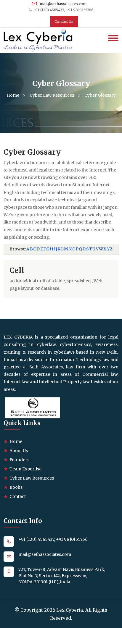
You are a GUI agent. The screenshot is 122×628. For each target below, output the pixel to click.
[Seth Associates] (32, 407)
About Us (18, 450)
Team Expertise (25, 469)
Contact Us (63, 21)
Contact (17, 496)
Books (16, 487)
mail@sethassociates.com (62, 3)
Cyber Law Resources (52, 95)
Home (13, 95)
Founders (19, 459)
